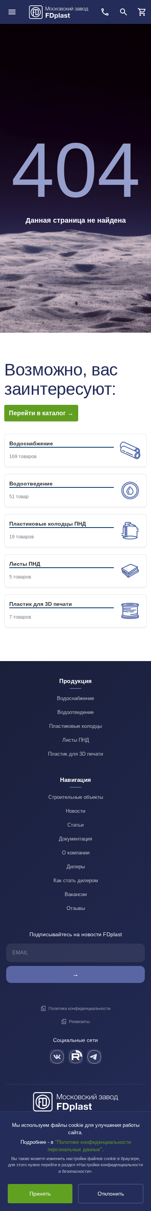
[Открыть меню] (12, 12)
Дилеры (76, 866)
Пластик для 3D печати (75, 754)
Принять (40, 1194)
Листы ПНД (75, 740)
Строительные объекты (75, 797)
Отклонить (111, 1194)
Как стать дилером (75, 880)
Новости (75, 811)
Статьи (75, 825)
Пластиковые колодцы (75, 726)
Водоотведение (75, 712)
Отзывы (76, 908)
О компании (75, 853)
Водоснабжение (75, 698)
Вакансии (76, 894)
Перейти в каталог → (41, 413)
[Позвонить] (105, 12)
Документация (75, 839)
